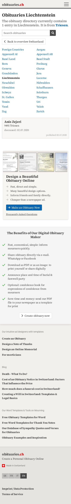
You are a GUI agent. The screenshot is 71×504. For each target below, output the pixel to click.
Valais (40, 106)
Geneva (6, 68)
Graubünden (10, 73)
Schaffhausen (44, 87)
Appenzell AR (44, 54)
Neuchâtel (8, 82)
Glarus (40, 68)
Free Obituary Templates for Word (23, 417)
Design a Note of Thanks (17, 344)
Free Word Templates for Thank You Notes (28, 422)
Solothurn (42, 92)
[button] (65, 4)
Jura (38, 73)
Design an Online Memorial (19, 349)
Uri (38, 102)
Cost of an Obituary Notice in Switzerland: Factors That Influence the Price (33, 381)
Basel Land (8, 59)
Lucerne (41, 78)
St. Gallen (8, 97)
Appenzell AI (10, 54)
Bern (5, 63)
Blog (4, 367)
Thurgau (41, 97)
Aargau (40, 49)
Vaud (5, 106)
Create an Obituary (14, 338)
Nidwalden (43, 82)
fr (11, 475)
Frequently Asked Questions (21, 214)
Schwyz (6, 92)
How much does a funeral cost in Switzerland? (31, 389)
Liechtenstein (11, 78)
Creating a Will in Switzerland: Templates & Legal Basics (29, 396)
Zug (4, 111)
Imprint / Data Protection (18, 488)
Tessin (6, 102)
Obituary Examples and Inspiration (24, 437)
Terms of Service (12, 494)
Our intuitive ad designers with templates (23, 331)
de (5, 475)
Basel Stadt (43, 59)
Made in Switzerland (15, 465)
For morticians (11, 355)
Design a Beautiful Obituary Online (22, 178)
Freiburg (41, 63)
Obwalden (8, 87)
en (23, 475)
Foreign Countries (13, 49)
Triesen (61, 25)
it (17, 475)
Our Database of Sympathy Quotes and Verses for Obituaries (30, 430)
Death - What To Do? (14, 374)
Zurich (40, 111)
